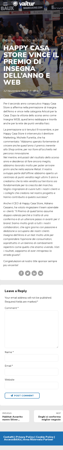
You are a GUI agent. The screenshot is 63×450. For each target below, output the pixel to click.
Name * (9, 352)
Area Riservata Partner (38, 439)
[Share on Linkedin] (34, 273)
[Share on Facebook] (21, 273)
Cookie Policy (44, 437)
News (7, 40)
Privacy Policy (25, 437)
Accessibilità (12, 439)
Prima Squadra (28, 40)
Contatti (8, 437)
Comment (11, 308)
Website (9, 379)
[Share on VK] (40, 273)
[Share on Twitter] (27, 273)
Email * (9, 365)
